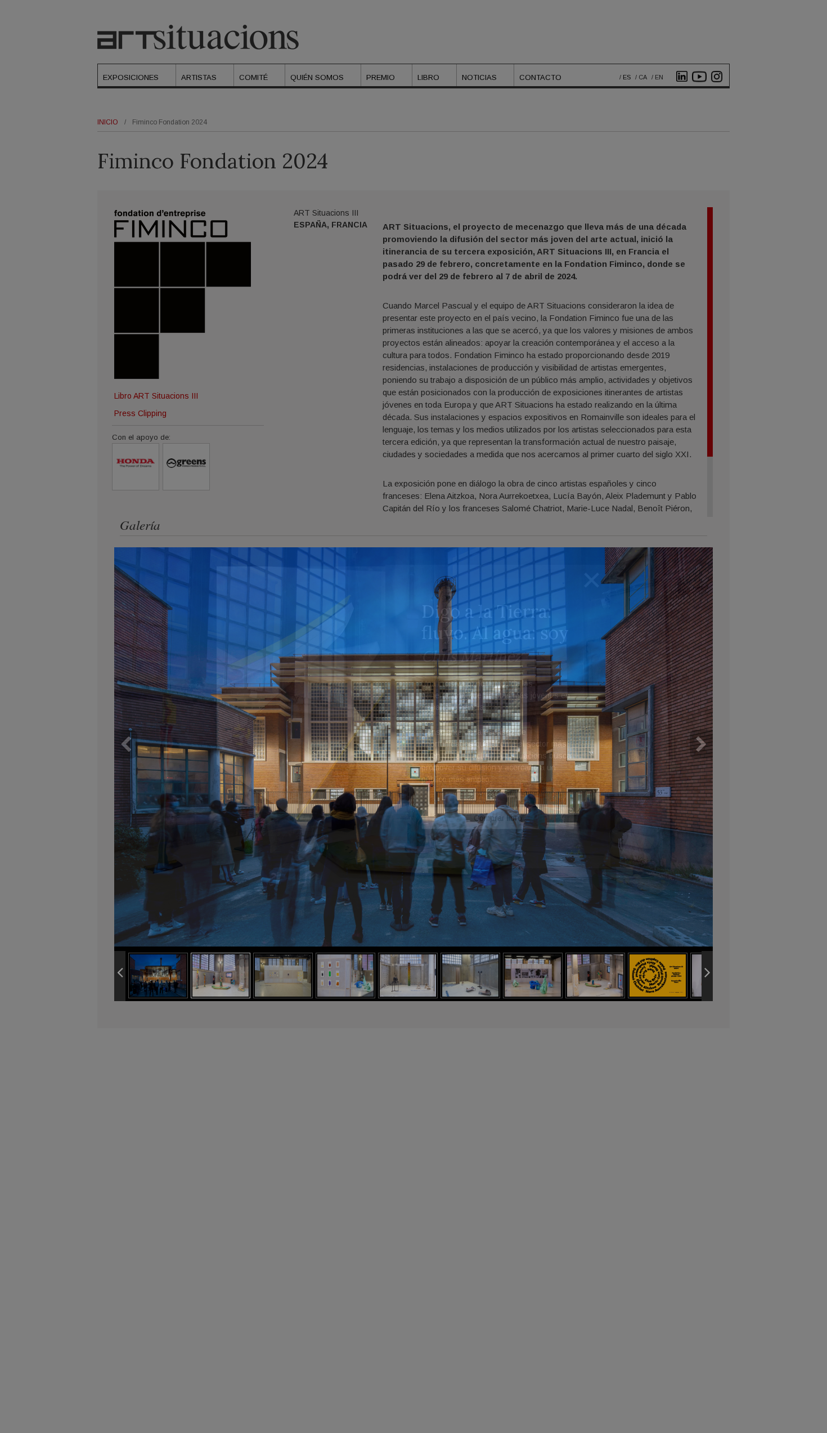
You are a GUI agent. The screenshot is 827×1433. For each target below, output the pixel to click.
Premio (380, 77)
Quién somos (317, 77)
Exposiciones (131, 77)
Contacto (540, 77)
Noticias (479, 77)
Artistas (199, 77)
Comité (253, 77)
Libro (428, 77)
